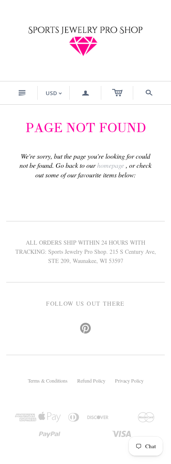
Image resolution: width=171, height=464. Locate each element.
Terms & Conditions (48, 380)
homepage (110, 165)
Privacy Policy (129, 380)
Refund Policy (91, 380)
